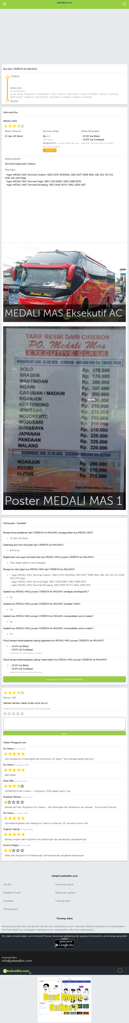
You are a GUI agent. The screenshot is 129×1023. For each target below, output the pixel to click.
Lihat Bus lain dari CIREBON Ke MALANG (64, 679)
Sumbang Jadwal (64, 884)
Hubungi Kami (62, 901)
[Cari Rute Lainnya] (124, 4)
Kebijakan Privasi (11, 892)
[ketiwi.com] (64, 1021)
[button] (5, 4)
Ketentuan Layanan (65, 892)
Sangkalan (8, 901)
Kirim (64, 734)
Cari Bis (7, 884)
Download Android (65, 950)
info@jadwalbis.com (17, 961)
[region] (64, 37)
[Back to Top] (120, 972)
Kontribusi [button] (49, 150)
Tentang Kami (10, 909)
